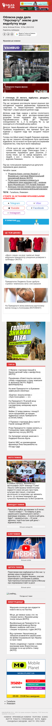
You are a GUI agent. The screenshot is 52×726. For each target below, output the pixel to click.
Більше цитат (26, 587)
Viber (38, 203)
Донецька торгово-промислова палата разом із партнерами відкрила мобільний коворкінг (28, 188)
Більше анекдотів (26, 527)
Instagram (14, 212)
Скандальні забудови (17, 721)
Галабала (11, 701)
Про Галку (40, 721)
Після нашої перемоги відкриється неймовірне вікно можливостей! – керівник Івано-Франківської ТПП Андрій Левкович (27, 182)
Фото (37, 719)
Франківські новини (11, 41)
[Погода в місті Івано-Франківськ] (26, 594)
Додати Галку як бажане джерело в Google (27, 34)
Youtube (14, 208)
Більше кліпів (26, 560)
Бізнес (45, 717)
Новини (7, 717)
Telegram (14, 203)
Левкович (23, 192)
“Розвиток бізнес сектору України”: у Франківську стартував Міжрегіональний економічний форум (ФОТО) (26, 176)
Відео (43, 719)
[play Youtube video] (26, 548)
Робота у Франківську (23, 719)
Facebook (38, 208)
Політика (36, 717)
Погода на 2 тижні (26, 596)
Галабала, (14, 192)
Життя (9, 719)
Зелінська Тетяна (14, 27)
